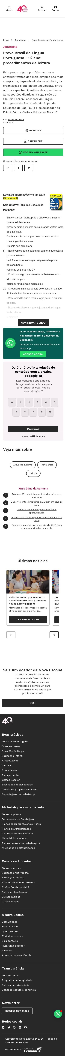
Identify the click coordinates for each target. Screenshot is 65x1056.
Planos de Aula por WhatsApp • (21, 843)
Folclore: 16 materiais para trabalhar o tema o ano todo (33, 495)
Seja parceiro (10, 940)
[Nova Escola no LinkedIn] (20, 1027)
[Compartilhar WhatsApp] (7, 168)
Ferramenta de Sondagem (18, 819)
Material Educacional (14, 838)
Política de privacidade (16, 985)
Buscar (42, 10)
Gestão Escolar (11, 779)
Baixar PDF (35, 141)
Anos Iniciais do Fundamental (47, 40)
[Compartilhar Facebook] (18, 168)
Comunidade (10, 921)
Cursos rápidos (11, 896)
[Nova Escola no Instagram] (14, 1027)
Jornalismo (20, 40)
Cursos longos (10, 901)
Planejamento (10, 775)
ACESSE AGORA (33, 354)
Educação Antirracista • (16, 872)
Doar (33, 703)
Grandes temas (11, 746)
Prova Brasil (47, 464)
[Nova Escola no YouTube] (25, 1027)
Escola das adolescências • (18, 784)
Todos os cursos (11, 868)
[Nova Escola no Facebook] (3, 1027)
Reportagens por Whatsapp (18, 794)
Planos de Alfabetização (16, 828)
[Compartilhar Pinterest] (28, 168)
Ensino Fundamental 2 (15, 887)
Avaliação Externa (22, 464)
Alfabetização (10, 760)
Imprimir (35, 130)
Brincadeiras (9, 770)
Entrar (55, 10)
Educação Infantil (12, 755)
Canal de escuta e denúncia (19, 989)
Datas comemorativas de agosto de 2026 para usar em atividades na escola (33, 527)
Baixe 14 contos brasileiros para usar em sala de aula (33, 503)
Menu (9, 10)
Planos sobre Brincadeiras (17, 833)
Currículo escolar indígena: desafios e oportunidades (30, 511)
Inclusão (7, 765)
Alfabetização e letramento (18, 882)
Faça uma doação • (13, 945)
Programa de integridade (17, 980)
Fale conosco (10, 926)
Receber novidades (17, 1011)
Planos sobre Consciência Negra (21, 823)
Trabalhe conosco (13, 936)
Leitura (33, 473)
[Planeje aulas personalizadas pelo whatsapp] (58, 1014)
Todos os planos (11, 814)
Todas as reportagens (15, 741)
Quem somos (10, 931)
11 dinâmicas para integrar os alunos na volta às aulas (33, 519)
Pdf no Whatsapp (35, 152)
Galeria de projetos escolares (19, 789)
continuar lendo (33, 322)
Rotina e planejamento (15, 892)
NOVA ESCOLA (16, 119)
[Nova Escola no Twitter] (9, 1027)
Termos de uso (11, 975)
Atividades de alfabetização (18, 847)
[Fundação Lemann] (33, 1049)
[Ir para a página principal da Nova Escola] (22, 8)
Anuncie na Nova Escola (16, 955)
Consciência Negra (13, 751)
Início (6, 40)
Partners (7, 950)
